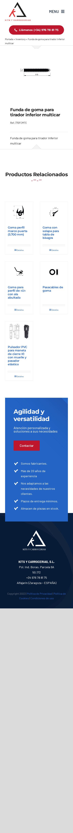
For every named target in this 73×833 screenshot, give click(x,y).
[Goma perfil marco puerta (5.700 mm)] (19, 212)
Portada (9, 39)
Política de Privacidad (39, 593)
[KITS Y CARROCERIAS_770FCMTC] (36, 72)
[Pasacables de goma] (54, 271)
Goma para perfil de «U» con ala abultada (16, 292)
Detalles (20, 250)
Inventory (20, 39)
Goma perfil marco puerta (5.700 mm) (17, 231)
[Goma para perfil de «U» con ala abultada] (19, 271)
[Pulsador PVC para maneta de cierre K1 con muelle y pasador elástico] (19, 331)
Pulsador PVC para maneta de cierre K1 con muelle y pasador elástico (17, 355)
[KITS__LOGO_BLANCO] (36, 532)
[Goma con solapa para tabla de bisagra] (54, 212)
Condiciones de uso (42, 598)
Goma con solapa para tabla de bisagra (51, 233)
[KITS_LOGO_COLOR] (18, 3)
